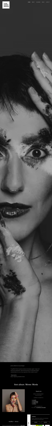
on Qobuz (34, 403)
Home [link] (29, 2)
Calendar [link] (38, 2)
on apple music (35, 402)
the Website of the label (41, 407)
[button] (48, 2)
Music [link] (43, 2)
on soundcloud (35, 401)
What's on (14, 190)
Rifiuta (35, 422)
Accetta (45, 422)
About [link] (33, 2)
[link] (5, 1)
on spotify (34, 400)
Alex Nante (23, 425)
